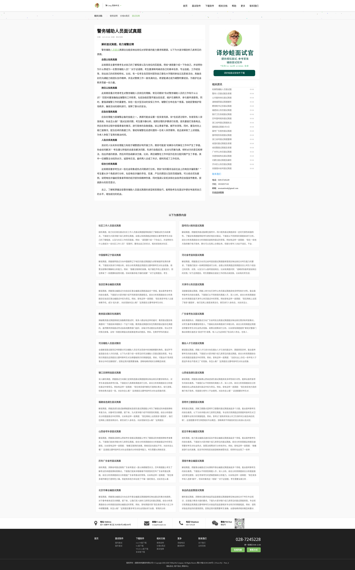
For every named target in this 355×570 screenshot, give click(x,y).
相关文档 (223, 6)
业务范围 (202, 546)
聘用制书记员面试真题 (222, 106)
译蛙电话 (181, 543)
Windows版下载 (142, 549)
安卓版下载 (140, 552)
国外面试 (118, 546)
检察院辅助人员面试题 (222, 89)
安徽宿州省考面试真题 (222, 168)
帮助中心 (185, 566)
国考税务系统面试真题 (222, 135)
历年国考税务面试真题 (222, 118)
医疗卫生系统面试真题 (222, 114)
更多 (243, 6)
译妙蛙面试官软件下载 (234, 73)
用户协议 (177, 566)
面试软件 (196, 6)
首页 (185, 6)
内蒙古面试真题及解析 (222, 160)
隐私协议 (169, 566)
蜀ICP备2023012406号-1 (205, 563)
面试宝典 (136, 16)
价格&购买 (125, 16)
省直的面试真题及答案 (222, 143)
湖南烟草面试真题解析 (222, 102)
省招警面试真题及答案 (222, 148)
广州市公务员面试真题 (222, 152)
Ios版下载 (140, 546)
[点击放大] (238, 523)
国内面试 (118, 543)
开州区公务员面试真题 (222, 164)
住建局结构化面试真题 (222, 156)
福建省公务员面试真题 (222, 110)
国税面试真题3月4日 (221, 127)
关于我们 (202, 543)
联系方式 (254, 550)
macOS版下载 (141, 543)
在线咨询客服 (218, 192)
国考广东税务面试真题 (222, 131)
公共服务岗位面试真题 (222, 98)
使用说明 (114, 16)
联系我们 (254, 6)
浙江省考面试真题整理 (222, 139)
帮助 (234, 6)
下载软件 (209, 6)
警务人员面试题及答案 (222, 94)
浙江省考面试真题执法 (222, 123)
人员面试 (114, 50)
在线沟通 (238, 550)
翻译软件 (181, 546)
